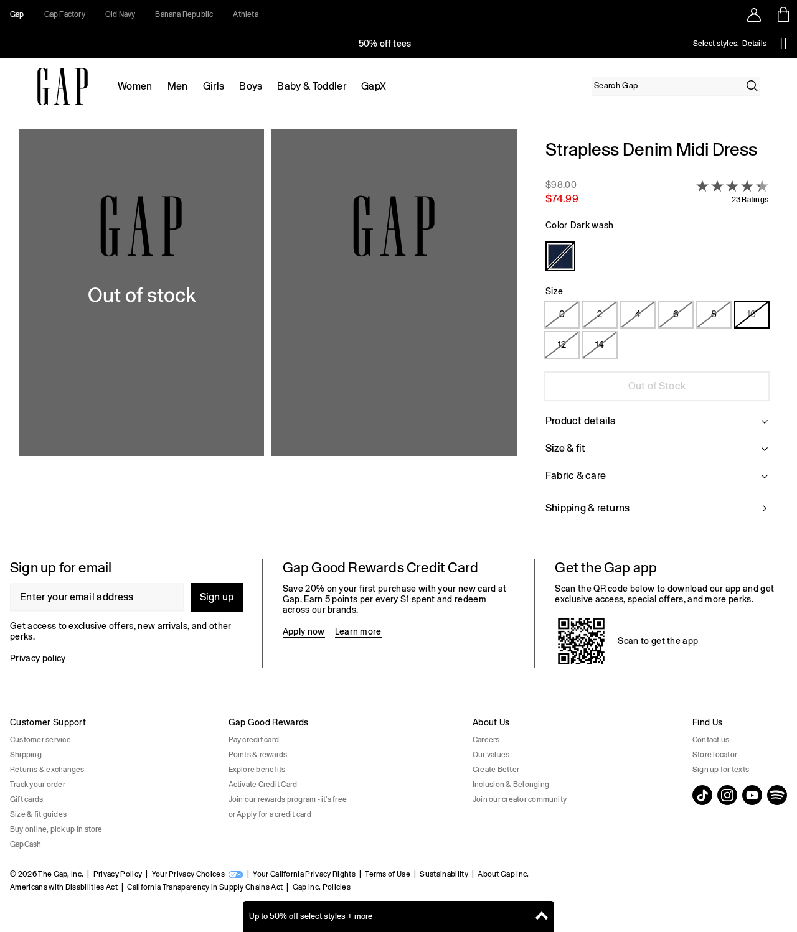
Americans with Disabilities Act (64, 887)
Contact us (710, 739)
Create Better (496, 769)
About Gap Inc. (503, 874)
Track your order (37, 784)
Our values (491, 754)
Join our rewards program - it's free (288, 799)
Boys (250, 86)
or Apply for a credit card (270, 814)
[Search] (752, 85)
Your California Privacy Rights (304, 874)
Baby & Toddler (311, 86)
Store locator (714, 754)
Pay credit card (254, 739)
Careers (486, 739)
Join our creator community (520, 799)
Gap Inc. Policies (322, 887)
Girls (214, 86)
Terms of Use (387, 874)
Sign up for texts (720, 769)
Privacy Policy (117, 874)
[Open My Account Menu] (754, 14)
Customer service (40, 739)
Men (177, 86)
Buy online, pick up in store (56, 829)
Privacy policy (37, 658)
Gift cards (26, 799)
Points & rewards (258, 754)
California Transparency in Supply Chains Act (205, 887)
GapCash (26, 844)
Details (754, 43)
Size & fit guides (38, 814)
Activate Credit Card (263, 784)
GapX (373, 86)
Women (135, 86)
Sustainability (444, 874)
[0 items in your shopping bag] (782, 14)
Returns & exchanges (47, 769)
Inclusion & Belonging (511, 784)
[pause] (783, 43)
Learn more (358, 631)
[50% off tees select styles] (385, 43)
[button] (268, 334)
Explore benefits (257, 769)
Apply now (304, 631)
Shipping (26, 754)
